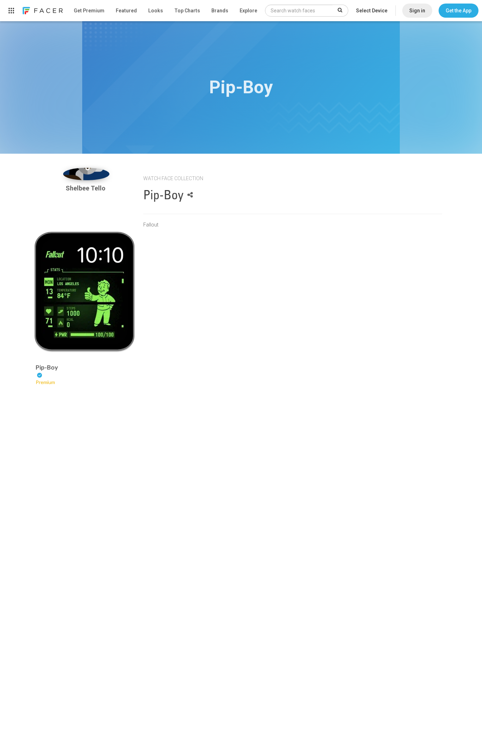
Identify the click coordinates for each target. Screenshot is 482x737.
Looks (155, 10)
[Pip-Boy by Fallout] (84, 291)
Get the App (458, 10)
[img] (86, 174)
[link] (42, 10)
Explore (248, 10)
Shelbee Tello (86, 188)
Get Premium (89, 10)
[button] (458, 10)
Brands (219, 10)
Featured (126, 10)
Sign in (417, 10)
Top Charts (187, 10)
